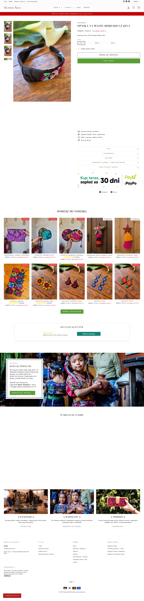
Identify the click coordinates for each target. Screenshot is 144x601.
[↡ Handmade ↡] (26, 501)
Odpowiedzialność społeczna (46, 554)
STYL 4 (105, 43)
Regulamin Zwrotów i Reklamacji (116, 551)
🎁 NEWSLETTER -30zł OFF (12, 595)
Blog (79, 7)
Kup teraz (109, 61)
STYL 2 (89, 43)
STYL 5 (113, 43)
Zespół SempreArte (43, 548)
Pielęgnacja (109, 153)
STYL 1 (81, 43)
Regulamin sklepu (112, 546)
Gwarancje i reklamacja (79, 548)
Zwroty (74, 546)
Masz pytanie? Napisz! (108, 167)
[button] (68, 257)
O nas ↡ (68, 7)
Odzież (10, 1)
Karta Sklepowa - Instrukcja (80, 557)
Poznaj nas (26, 526)
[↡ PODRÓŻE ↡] (118, 501)
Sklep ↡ (57, 7)
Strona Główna (81, 23)
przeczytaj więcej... (22, 393)
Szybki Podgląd (17, 251)
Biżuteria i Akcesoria (19, 1)
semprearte (118, 526)
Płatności (75, 551)
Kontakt (87, 7)
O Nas (40, 546)
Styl (79, 39)
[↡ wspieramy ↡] (72, 501)
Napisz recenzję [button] (89, 334)
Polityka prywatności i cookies (116, 548)
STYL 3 (97, 43)
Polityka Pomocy (42, 551)
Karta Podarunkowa (32, 1)
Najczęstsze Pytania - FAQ (80, 559)
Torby (5, 1)
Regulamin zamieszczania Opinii (116, 554)
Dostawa (75, 554)
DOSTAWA (108, 158)
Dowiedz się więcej (72, 526)
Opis (109, 149)
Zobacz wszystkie (72, 311)
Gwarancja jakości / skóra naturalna (108, 162)
